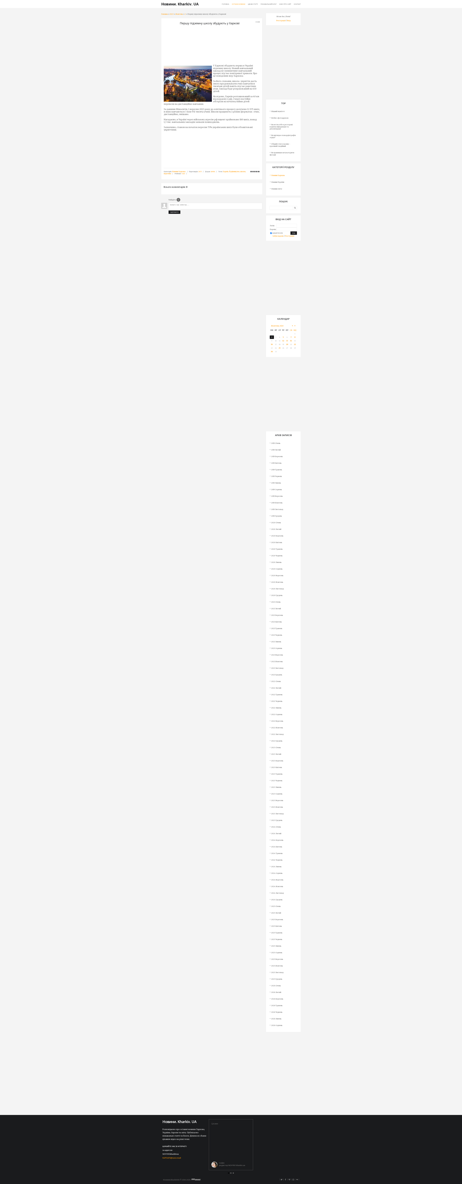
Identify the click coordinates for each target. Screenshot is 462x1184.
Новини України (277, 182)
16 (272, 344)
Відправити (174, 212)
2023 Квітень (276, 767)
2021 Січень (276, 602)
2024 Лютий (276, 834)
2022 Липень (276, 708)
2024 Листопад (277, 893)
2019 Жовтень (276, 503)
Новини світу (276, 189)
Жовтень (179, 14)
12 (283, 341)
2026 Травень (276, 1006)
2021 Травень (276, 628)
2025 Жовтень (277, 966)
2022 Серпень (276, 714)
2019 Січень (275, 443)
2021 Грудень (276, 675)
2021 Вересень (277, 655)
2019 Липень (276, 483)
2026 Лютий (276, 992)
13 (287, 341)
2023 (172, 14)
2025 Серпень (276, 953)
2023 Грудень (276, 820)
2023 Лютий (276, 754)
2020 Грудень (276, 595)
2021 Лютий (276, 609)
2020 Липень (276, 562)
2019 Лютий (276, 450)
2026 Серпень (276, 1025)
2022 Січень (276, 681)
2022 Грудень (276, 741)
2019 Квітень (276, 463)
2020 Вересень (277, 576)
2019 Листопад (277, 509)
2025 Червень (276, 939)
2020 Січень (276, 523)
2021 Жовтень (277, 662)
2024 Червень (276, 860)
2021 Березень (277, 615)
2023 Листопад (277, 814)
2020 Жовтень (277, 582)
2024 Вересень (277, 880)
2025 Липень (276, 946)
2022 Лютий (276, 688)
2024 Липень (276, 867)
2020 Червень (276, 556)
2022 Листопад (277, 734)
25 (280, 348)
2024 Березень (277, 840)
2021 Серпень (276, 648)
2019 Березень (277, 456)
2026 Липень (276, 1019)
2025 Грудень (276, 979)
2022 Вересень (277, 721)
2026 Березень (277, 999)
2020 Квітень (276, 542)
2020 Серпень (276, 569)
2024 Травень (277, 853)
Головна (164, 14)
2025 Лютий (276, 913)
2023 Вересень (277, 800)
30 (272, 352)
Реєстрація (281, 21)
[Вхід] (178, 200)
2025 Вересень (277, 959)
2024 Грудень (276, 900)
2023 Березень (277, 761)
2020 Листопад (277, 589)
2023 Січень (276, 748)
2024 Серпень (276, 873)
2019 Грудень (276, 516)
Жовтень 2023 (277, 326)
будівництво (234, 172)
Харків (225, 172)
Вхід (289, 21)
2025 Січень (276, 906)
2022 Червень (276, 701)
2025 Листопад (277, 972)
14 (291, 341)
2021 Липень (276, 642)
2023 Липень (276, 787)
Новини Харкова (179, 172)
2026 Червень (276, 1012)
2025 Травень (276, 933)
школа (243, 172)
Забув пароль (278, 236)
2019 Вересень (277, 496)
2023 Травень (276, 774)
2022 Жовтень (277, 728)
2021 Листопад (277, 668)
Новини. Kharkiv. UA (180, 4)
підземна (167, 174)
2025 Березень (277, 920)
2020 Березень (277, 536)
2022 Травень (276, 695)
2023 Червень (276, 781)
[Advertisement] (212, 45)
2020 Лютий (276, 529)
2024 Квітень (276, 847)
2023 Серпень (276, 794)
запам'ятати (277, 233)
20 (287, 344)
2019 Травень (276, 470)
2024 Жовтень (277, 886)
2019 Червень (276, 476)
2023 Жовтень (277, 807)
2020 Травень (277, 549)
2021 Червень (276, 635)
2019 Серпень (276, 490)
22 (295, 344)
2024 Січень (276, 827)
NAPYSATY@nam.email (171, 1158)
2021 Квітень (276, 622)
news (213, 172)
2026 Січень (276, 986)
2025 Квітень (276, 926)
